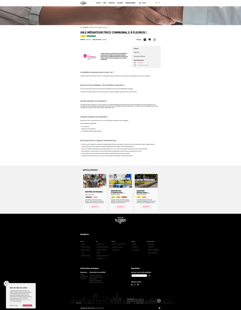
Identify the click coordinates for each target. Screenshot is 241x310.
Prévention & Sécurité (91, 36)
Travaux (118, 197)
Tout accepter (27, 305)
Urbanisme (124, 197)
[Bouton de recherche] (156, 2)
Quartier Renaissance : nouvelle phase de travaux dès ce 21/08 (146, 192)
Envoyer (149, 275)
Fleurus (139, 197)
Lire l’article (94, 206)
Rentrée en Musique (94, 192)
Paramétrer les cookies (13, 305)
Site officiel (140, 62)
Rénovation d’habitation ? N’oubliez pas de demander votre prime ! (118, 192)
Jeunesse (95, 197)
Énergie (113, 197)
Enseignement (88, 197)
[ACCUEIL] (81, 27)
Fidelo (159, 308)
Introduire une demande (143, 65)
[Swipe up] (159, 300)
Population (83, 36)
